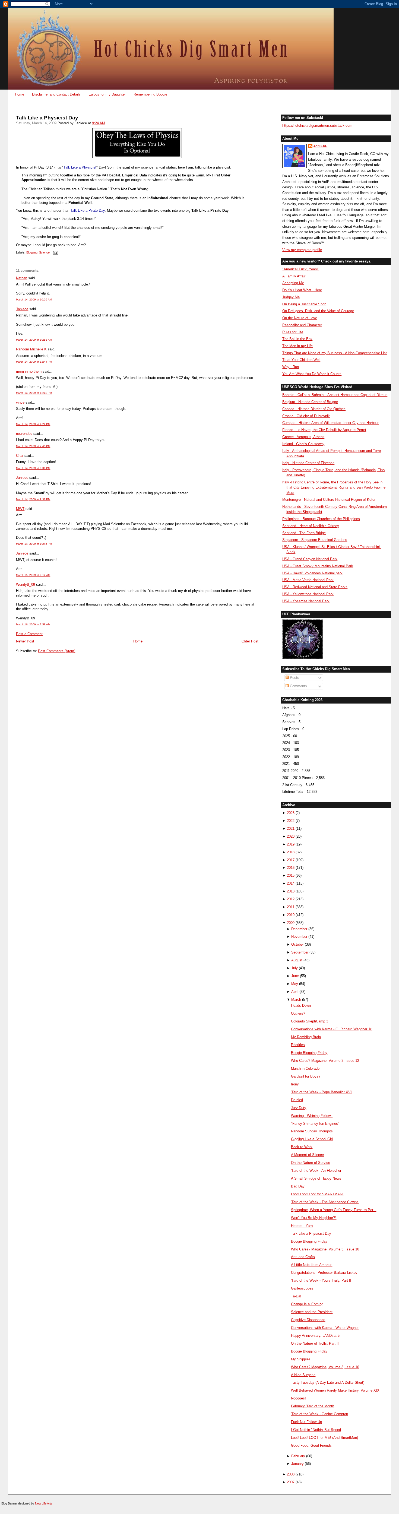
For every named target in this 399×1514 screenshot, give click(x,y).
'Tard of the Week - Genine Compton (319, 1414)
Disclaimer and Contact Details (56, 94)
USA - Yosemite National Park (306, 601)
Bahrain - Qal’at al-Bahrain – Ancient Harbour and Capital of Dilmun (334, 395)
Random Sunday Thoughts (312, 1131)
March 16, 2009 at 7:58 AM (33, 624)
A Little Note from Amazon (311, 1265)
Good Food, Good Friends (311, 1445)
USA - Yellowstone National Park (308, 594)
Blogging (31, 252)
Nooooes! (298, 1398)
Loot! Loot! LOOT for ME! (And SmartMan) (324, 1438)
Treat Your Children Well (301, 360)
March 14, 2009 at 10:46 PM (34, 543)
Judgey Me (291, 297)
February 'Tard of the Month (312, 1406)
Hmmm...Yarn (302, 1226)
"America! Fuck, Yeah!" (300, 269)
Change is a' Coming (307, 1304)
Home (19, 94)
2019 (290, 844)
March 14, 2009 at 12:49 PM (34, 392)
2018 (290, 852)
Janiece (22, 309)
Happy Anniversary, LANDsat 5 (315, 1336)
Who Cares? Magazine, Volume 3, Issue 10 (325, 1249)
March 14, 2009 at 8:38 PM (33, 468)
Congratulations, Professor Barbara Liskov (324, 1273)
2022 (290, 821)
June (295, 976)
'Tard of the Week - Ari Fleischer (316, 1170)
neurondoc (24, 434)
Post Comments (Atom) (56, 651)
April (294, 992)
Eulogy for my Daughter (107, 94)
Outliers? (298, 1013)
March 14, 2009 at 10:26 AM (34, 299)
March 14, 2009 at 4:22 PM (33, 424)
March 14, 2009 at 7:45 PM (33, 446)
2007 (290, 1482)
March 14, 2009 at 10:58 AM (34, 339)
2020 (290, 836)
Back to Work (301, 1147)
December (299, 929)
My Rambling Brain (306, 1037)
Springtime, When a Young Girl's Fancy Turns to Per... (333, 1210)
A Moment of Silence (307, 1155)
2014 (290, 883)
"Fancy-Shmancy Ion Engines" (315, 1124)
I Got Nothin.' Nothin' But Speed (316, 1430)
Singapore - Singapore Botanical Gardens (314, 540)
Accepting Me (293, 283)
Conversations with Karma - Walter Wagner (325, 1328)
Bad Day (298, 1186)
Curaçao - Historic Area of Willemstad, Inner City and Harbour (330, 423)
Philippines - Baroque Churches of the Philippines (321, 519)
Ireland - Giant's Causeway (303, 444)
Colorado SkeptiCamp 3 (309, 1021)
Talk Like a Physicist (80, 167)
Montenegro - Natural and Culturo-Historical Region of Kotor (328, 500)
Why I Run (290, 367)
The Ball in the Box (297, 339)
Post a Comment (29, 634)
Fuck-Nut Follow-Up (306, 1422)
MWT (20, 509)
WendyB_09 (25, 584)
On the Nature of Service (310, 1163)
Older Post (250, 641)
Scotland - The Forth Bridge (304, 533)
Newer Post (25, 641)
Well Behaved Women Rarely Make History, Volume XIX (335, 1390)
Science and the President (311, 1312)
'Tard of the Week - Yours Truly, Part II (321, 1280)
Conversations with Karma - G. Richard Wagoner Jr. (331, 1029)
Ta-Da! (296, 1296)
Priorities (298, 1045)
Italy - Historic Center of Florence (308, 463)
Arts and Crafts (303, 1257)
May (294, 984)
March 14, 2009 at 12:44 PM (34, 361)
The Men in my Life (297, 346)
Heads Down (301, 1005)
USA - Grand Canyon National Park (309, 559)
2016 (290, 868)
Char (19, 456)
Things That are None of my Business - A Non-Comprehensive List (334, 353)
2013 (290, 891)
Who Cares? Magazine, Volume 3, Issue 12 (325, 1061)
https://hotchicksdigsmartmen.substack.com (317, 125)
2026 (290, 813)
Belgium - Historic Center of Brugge (310, 402)
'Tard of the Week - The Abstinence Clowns (325, 1202)
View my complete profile (302, 250)
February (298, 1456)
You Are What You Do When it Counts (311, 374)
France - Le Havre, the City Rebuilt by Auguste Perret (324, 430)
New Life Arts (43, 1503)
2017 (290, 860)
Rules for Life (292, 332)
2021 (290, 828)
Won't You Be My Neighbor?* (313, 1218)
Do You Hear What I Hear (302, 290)
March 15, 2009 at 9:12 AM (33, 575)
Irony (295, 1084)
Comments (298, 686)
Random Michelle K (31, 349)
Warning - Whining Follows (311, 1116)
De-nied (297, 1100)
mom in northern (29, 371)
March (296, 999)
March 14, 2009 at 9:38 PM (33, 499)
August (296, 960)
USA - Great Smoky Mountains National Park (317, 566)
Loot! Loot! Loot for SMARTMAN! (317, 1194)
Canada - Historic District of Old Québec (314, 409)
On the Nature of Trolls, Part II (315, 1343)
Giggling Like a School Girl (312, 1139)
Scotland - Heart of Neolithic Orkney (310, 526)
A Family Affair (293, 276)
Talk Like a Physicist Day (47, 118)
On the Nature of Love (299, 318)
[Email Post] (54, 252)
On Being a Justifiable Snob (304, 304)
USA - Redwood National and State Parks (314, 587)
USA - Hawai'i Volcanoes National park (312, 573)
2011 (290, 907)
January (297, 1464)
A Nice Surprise (303, 1375)
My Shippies (301, 1359)
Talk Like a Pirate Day (87, 210)
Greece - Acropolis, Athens (303, 437)
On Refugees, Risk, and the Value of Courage (318, 311)
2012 (290, 899)
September (299, 952)
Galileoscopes (302, 1288)
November (299, 937)
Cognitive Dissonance (308, 1320)
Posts (294, 678)
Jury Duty (298, 1108)
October (297, 944)
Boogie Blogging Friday (309, 1053)
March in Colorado (305, 1068)
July (294, 968)
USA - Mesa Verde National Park (308, 580)
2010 (290, 915)
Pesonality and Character (302, 325)
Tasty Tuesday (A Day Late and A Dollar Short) (327, 1382)
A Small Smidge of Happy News (316, 1178)
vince (20, 402)
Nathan (21, 278)
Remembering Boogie (150, 94)
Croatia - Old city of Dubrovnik (306, 416)
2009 (290, 923)
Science (44, 252)
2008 (290, 1474)
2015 (290, 875)
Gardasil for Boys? (305, 1076)
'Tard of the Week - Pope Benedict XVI (321, 1092)
